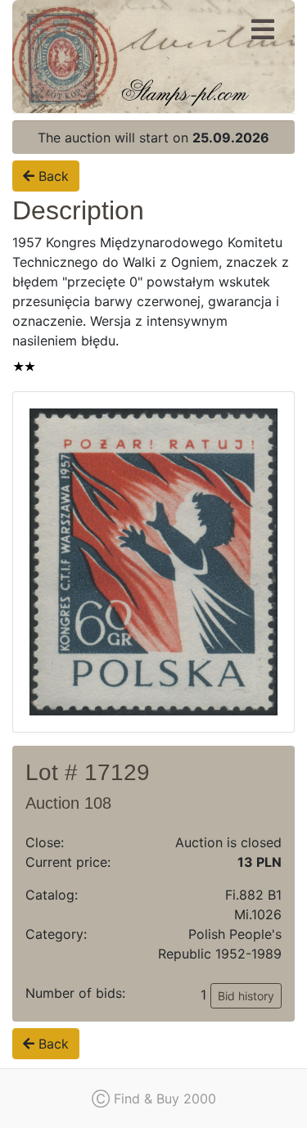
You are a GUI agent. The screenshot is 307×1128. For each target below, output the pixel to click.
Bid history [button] (246, 996)
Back (51, 176)
